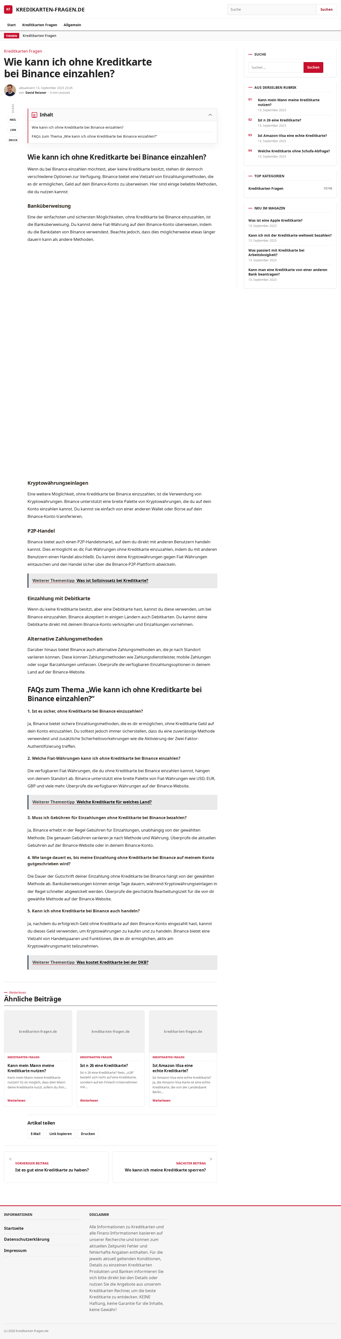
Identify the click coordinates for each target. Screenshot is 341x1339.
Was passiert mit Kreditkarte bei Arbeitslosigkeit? (276, 252)
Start (11, 24)
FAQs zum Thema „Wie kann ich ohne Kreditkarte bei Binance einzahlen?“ (94, 136)
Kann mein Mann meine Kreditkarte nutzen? (30, 1068)
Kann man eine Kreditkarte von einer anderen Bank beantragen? (287, 272)
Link (13, 130)
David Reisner (35, 93)
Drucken (88, 1134)
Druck (13, 140)
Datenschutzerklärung (26, 1239)
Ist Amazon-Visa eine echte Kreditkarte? (173, 1068)
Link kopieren (60, 1134)
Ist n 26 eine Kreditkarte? (104, 1065)
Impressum (15, 1250)
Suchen (327, 9)
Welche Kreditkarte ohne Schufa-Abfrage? (294, 151)
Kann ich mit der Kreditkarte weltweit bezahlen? (290, 235)
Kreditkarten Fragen (39, 24)
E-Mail (35, 1134)
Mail (13, 119)
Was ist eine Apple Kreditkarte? (275, 220)
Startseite (13, 1228)
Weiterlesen (16, 1100)
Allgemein (72, 24)
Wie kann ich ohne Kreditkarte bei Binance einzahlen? (77, 127)
